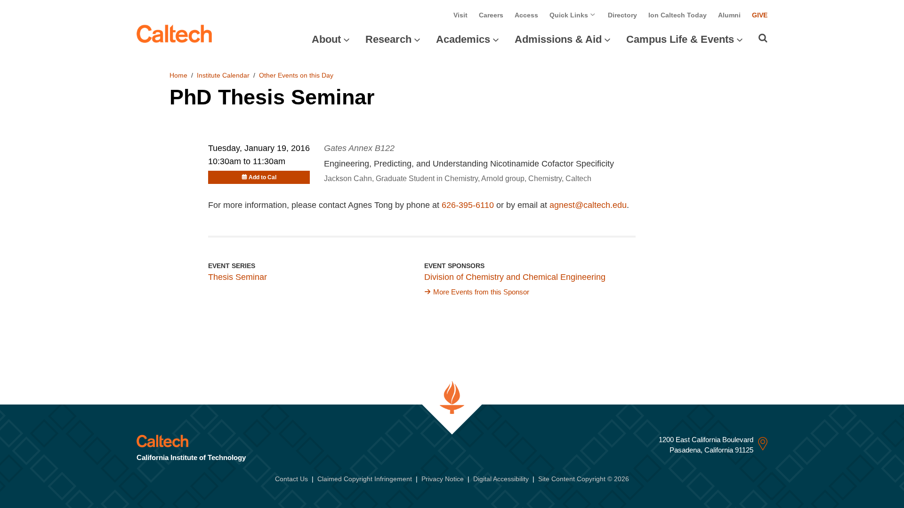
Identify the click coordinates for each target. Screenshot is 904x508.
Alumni (729, 15)
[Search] (763, 38)
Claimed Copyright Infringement (364, 479)
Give (759, 15)
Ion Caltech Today (677, 15)
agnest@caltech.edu (588, 205)
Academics (463, 39)
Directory (622, 15)
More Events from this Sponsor (481, 292)
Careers (491, 15)
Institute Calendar (223, 75)
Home (178, 75)
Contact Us (291, 479)
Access (526, 15)
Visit (460, 15)
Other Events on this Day (296, 75)
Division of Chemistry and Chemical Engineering (514, 277)
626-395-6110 (468, 205)
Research (388, 39)
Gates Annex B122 (359, 148)
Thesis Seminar (237, 277)
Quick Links (569, 15)
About (326, 39)
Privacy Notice (442, 479)
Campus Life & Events (680, 39)
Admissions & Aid (558, 39)
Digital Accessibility (501, 479)
